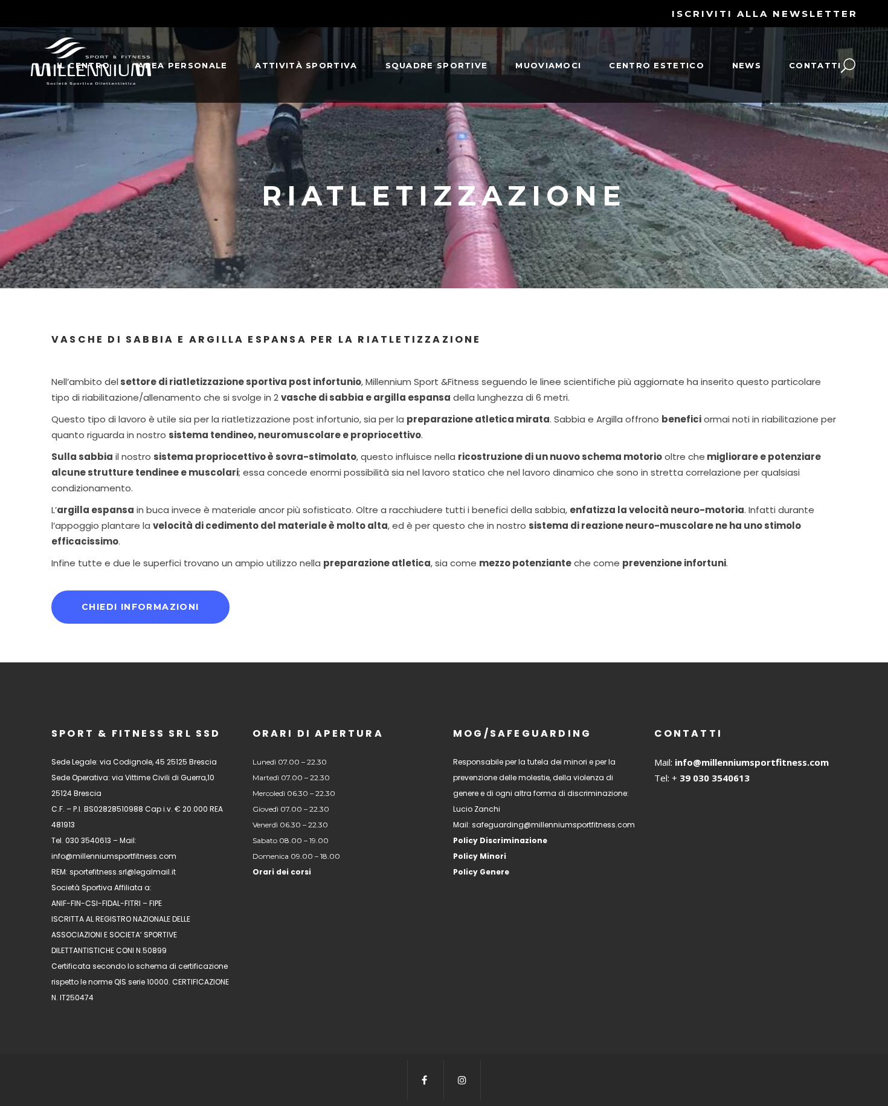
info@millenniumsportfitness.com (752, 762)
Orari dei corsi (282, 872)
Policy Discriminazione (500, 840)
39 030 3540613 (713, 778)
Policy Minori (479, 856)
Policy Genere (481, 872)
